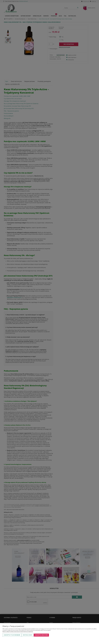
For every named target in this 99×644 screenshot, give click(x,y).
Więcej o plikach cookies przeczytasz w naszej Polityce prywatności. (17, 631)
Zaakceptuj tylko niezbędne (12, 635)
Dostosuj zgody (27, 635)
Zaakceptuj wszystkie (41, 635)
